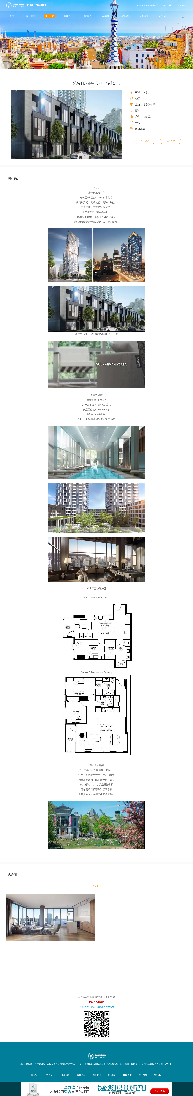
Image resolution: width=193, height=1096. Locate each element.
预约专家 (170, 141)
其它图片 (96, 885)
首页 (12, 16)
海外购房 (49, 16)
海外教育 (154, 5)
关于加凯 (143, 16)
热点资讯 (106, 16)
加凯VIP (145, 5)
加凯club (162, 16)
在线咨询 (145, 141)
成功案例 (87, 16)
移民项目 (30, 16)
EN (138, 5)
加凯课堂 (125, 16)
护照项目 (50, 1075)
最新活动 (68, 16)
